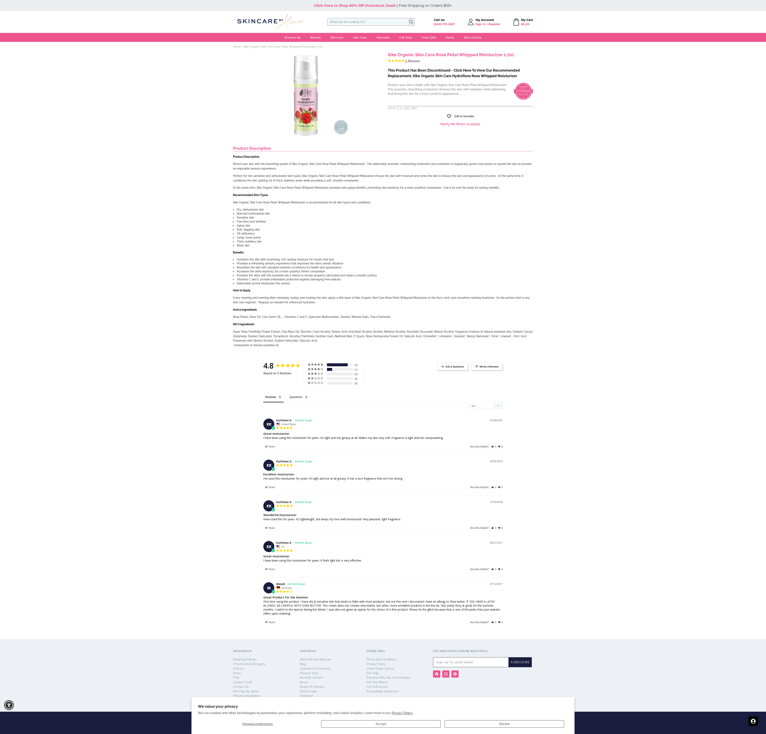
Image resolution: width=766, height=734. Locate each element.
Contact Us (241, 687)
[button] (494, 446)
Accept (381, 724)
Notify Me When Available (460, 124)
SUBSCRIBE (520, 662)
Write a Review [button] (489, 366)
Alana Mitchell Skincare (316, 659)
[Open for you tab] (753, 721)
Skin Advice (473, 37)
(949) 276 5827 (444, 24)
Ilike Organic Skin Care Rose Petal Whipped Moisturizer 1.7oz (283, 46)
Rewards (383, 37)
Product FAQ (309, 673)
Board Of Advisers (312, 687)
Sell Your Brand (376, 682)
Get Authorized (377, 687)
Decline (504, 724)
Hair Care (360, 37)
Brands (315, 37)
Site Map (372, 673)
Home (237, 46)
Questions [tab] (296, 397)
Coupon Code (242, 682)
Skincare (337, 37)
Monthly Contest (311, 677)
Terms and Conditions (381, 659)
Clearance (306, 696)
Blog (303, 664)
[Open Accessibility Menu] (9, 705)
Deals (450, 37)
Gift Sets (405, 37)
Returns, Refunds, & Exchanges (388, 677)
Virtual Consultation (246, 696)
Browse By (293, 37)
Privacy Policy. (402, 713)
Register (494, 24)
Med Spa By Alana (245, 691)
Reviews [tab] (270, 397)
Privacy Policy (376, 664)
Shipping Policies (245, 659)
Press (237, 673)
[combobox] (371, 22)
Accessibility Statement (382, 691)
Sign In (481, 24)
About (304, 682)
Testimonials (308, 691)
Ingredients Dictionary (315, 668)
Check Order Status (380, 668)
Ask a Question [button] (454, 366)
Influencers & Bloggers (249, 664)
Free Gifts (428, 37)
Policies (238, 668)
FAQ (236, 677)
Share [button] (271, 446)
